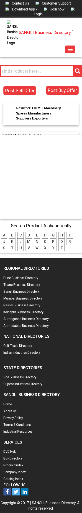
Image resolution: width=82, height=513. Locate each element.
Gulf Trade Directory (17, 346)
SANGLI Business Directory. (54, 503)
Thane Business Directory (21, 285)
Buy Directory (13, 458)
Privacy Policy (13, 418)
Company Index (14, 472)
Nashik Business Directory (21, 305)
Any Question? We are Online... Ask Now (71, 502)
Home (7, 404)
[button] (24, 9)
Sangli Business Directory (21, 291)
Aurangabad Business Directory (26, 319)
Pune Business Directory (20, 278)
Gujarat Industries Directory (22, 384)
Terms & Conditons (17, 425)
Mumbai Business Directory (23, 298)
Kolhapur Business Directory (23, 312)
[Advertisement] (41, 177)
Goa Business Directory (19, 377)
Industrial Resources (18, 431)
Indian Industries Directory (22, 352)
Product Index (13, 465)
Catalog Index (13, 479)
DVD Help (10, 451)
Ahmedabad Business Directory (26, 326)
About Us (10, 411)
